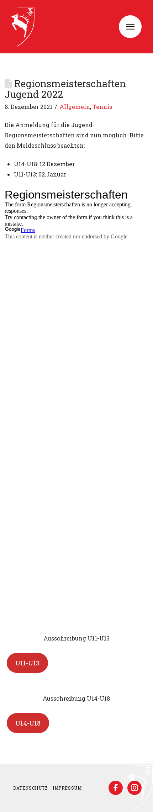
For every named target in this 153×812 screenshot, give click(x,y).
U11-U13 (27, 663)
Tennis (102, 106)
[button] (130, 26)
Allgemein (74, 106)
